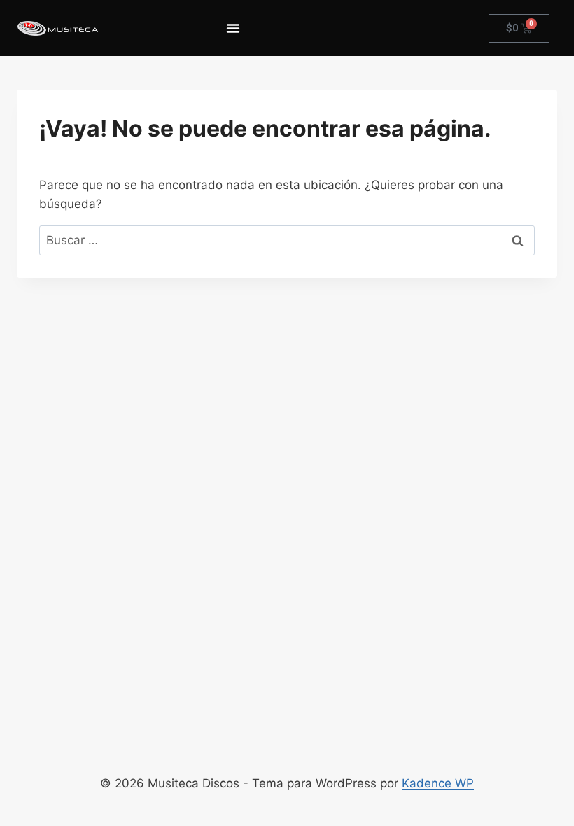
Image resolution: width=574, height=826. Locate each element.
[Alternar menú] (233, 28)
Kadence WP (438, 783)
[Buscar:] (287, 240)
